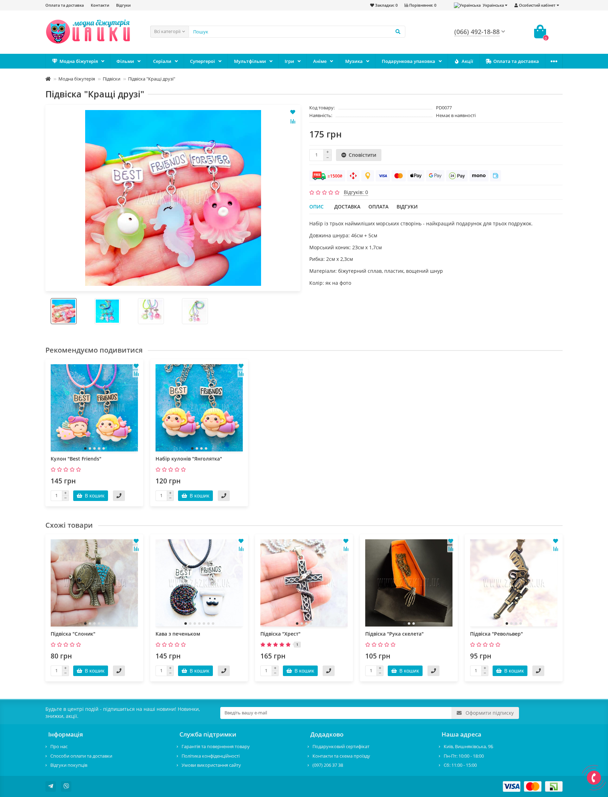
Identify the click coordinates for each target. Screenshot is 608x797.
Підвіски (111, 79)
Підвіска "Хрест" (280, 633)
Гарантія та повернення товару (216, 746)
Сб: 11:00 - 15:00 (460, 765)
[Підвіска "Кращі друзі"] (173, 198)
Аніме (320, 61)
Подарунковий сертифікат (340, 746)
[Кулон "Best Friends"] (94, 407)
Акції (467, 61)
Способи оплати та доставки (81, 756)
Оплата (378, 206)
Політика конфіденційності (211, 756)
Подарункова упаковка (408, 61)
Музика (354, 61)
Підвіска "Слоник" (73, 633)
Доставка (347, 206)
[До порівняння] (293, 121)
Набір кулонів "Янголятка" (189, 458)
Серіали (162, 61)
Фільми (125, 61)
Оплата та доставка (64, 5)
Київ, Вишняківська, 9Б (468, 746)
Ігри (289, 61)
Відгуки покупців (68, 765)
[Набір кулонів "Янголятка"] (199, 407)
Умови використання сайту (211, 765)
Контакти (100, 5)
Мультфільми (250, 61)
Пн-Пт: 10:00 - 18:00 (464, 756)
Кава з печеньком (178, 633)
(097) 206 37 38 (327, 765)
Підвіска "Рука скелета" (394, 633)
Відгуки (123, 5)
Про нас (59, 746)
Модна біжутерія (78, 61)
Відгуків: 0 (356, 192)
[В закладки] (293, 112)
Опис (316, 206)
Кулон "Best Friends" (76, 458)
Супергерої (202, 61)
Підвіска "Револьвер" (496, 633)
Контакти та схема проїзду (341, 756)
